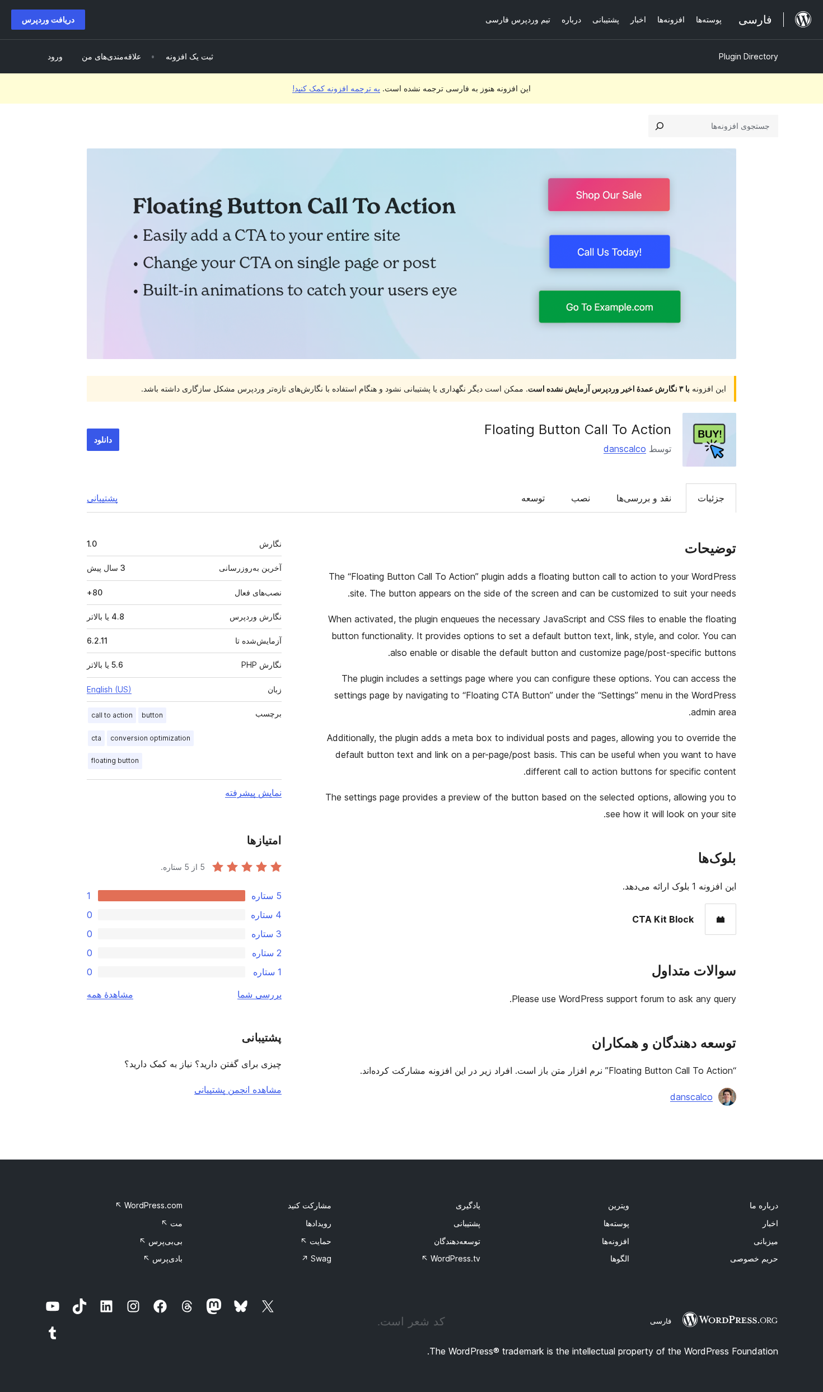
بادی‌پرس (163, 1258)
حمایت (315, 1241)
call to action (112, 715)
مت (172, 1223)
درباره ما (764, 1205)
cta (96, 738)
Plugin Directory (748, 56)
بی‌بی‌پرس (161, 1241)
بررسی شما (259, 994)
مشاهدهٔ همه (110, 994)
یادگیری (468, 1205)
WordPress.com (149, 1205)
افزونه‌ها (615, 1241)
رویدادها (318, 1223)
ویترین (618, 1205)
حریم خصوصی (754, 1258)
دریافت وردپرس (48, 19)
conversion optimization (150, 738)
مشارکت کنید (309, 1205)
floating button (115, 760)
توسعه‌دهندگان (457, 1241)
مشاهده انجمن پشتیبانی (238, 1089)
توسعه (533, 498)
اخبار (770, 1223)
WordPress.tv (450, 1258)
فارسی (660, 1320)
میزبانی (766, 1241)
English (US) (109, 689)
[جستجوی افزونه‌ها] (659, 126)
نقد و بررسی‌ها (643, 498)
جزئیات (711, 498)
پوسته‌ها (616, 1223)
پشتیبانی (102, 498)
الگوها (619, 1258)
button (152, 715)
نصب (580, 498)
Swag (316, 1258)
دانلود (103, 439)
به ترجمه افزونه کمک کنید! (336, 88)
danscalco (625, 448)
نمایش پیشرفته (253, 792)
